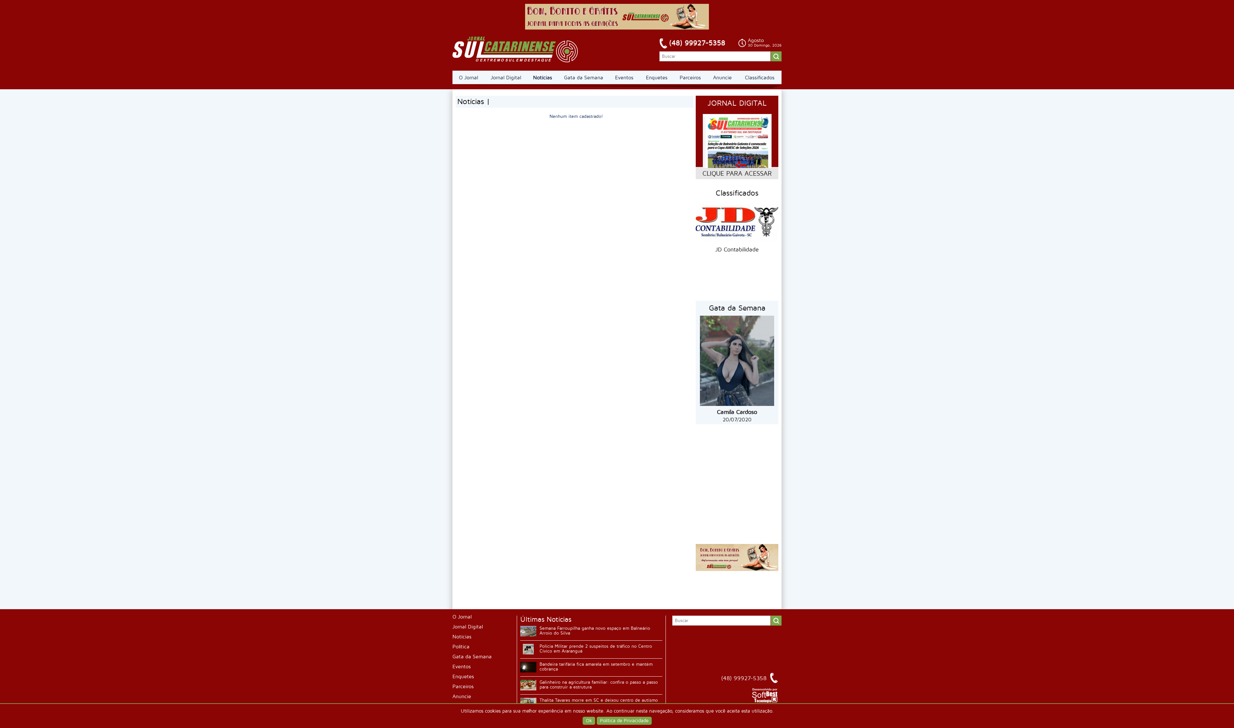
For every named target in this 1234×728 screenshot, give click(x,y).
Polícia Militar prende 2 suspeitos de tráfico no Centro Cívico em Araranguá (596, 648)
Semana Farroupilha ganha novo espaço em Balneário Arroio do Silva (595, 631)
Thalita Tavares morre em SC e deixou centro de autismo (599, 700)
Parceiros (690, 78)
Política (460, 647)
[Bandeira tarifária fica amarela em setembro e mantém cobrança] (528, 667)
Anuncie (722, 78)
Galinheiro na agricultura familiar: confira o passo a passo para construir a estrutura (599, 684)
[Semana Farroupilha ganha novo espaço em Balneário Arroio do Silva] (528, 631)
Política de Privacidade (624, 720)
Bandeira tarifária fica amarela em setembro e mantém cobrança (596, 666)
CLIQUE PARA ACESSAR (737, 173)
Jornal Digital (506, 78)
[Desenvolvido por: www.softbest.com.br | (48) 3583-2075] (765, 701)
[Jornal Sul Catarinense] (617, 28)
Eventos (624, 78)
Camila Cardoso (737, 412)
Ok (589, 720)
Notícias (542, 78)
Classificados (759, 78)
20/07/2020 (737, 420)
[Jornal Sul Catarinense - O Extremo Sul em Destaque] (515, 49)
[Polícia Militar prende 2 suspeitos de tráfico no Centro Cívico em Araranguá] (528, 649)
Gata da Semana (583, 78)
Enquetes (656, 78)
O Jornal (468, 78)
